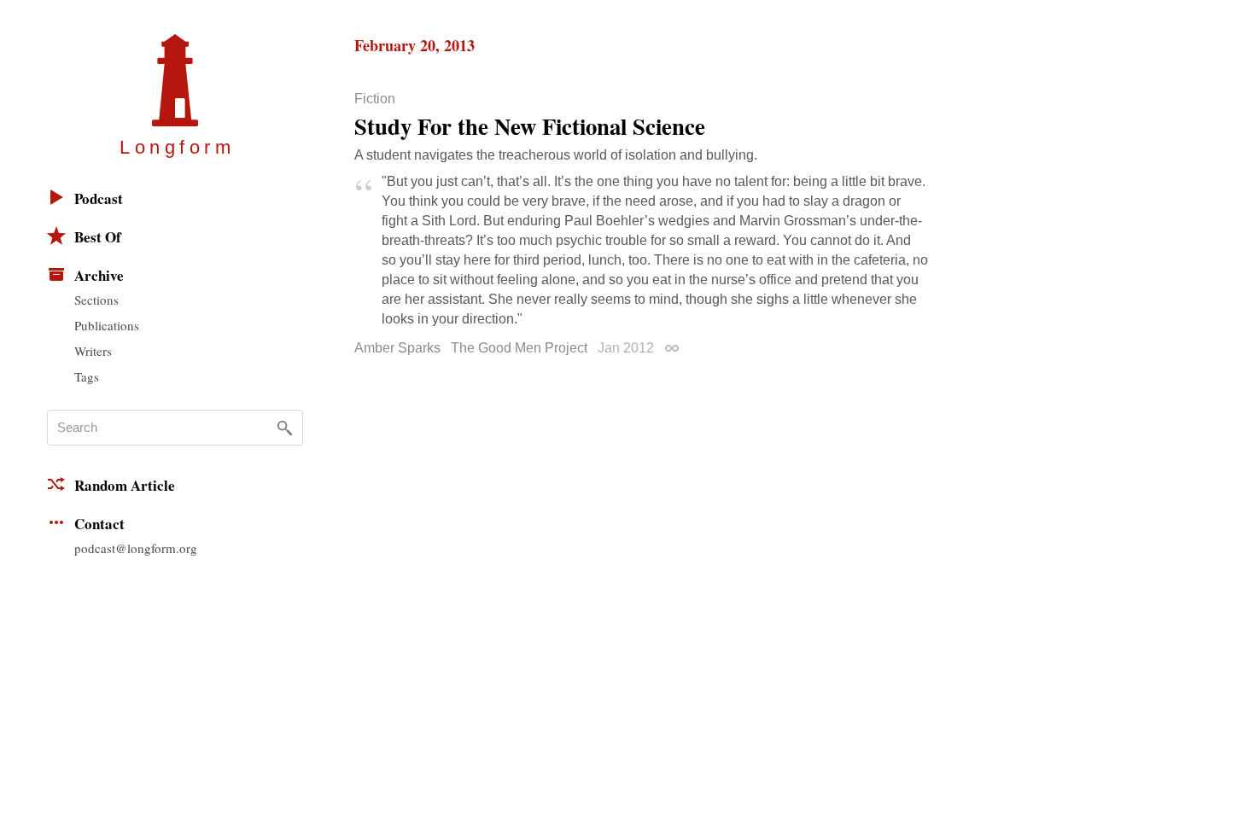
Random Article (124, 485)
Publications (106, 325)
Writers (93, 350)
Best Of (97, 237)
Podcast (98, 198)
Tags (86, 376)
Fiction (374, 99)
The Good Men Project (519, 348)
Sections (96, 299)
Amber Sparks (397, 348)
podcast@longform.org (135, 548)
